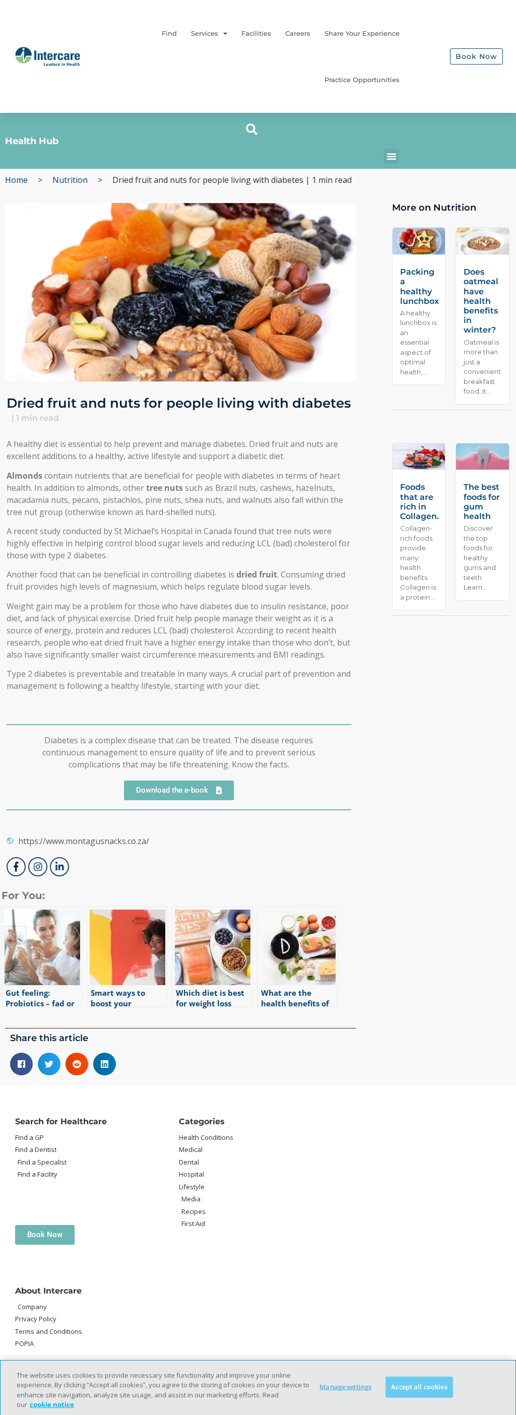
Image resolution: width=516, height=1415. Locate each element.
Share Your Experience (362, 33)
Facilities (256, 33)
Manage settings (345, 1386)
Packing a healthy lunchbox (419, 286)
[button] (252, 129)
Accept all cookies (419, 1386)
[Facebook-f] (16, 866)
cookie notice (52, 1404)
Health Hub (31, 141)
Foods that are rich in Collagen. (419, 501)
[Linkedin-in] (59, 866)
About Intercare (48, 1291)
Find (169, 33)
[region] (258, 1387)
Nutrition (70, 179)
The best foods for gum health (482, 501)
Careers (297, 33)
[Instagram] (37, 866)
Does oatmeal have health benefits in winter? (481, 301)
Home (16, 179)
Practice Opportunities (362, 80)
